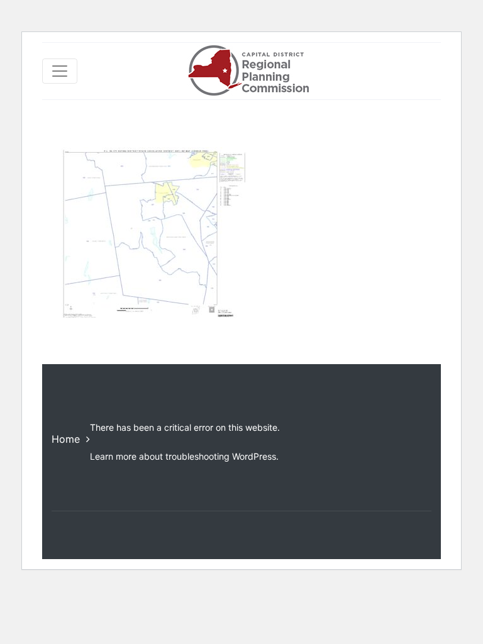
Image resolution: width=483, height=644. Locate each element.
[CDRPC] (248, 71)
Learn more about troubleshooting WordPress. (184, 456)
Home (66, 439)
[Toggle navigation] (59, 71)
